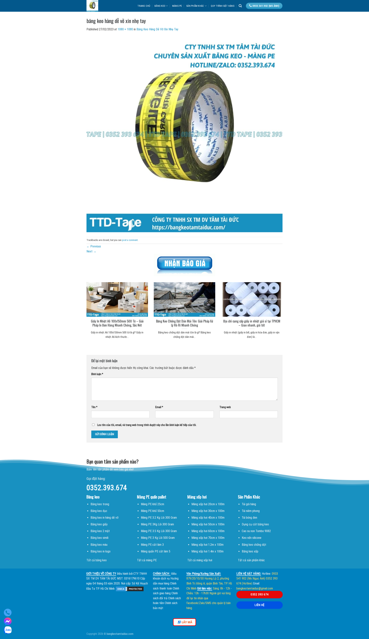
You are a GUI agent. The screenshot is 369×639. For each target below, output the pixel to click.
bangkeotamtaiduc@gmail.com (254, 588)
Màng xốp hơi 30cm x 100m (207, 511)
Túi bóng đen (249, 517)
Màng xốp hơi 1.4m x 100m (207, 551)
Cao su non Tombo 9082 (256, 531)
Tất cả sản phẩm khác (251, 560)
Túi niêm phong (251, 511)
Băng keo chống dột (254, 544)
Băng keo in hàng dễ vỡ (104, 517)
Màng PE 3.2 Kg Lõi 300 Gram (159, 517)
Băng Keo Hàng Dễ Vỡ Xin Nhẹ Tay (157, 29)
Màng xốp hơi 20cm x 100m (207, 504)
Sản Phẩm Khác (195, 5)
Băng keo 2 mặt (100, 531)
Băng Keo (160, 5)
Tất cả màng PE (147, 560)
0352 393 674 (260, 594)
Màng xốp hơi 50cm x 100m (207, 524)
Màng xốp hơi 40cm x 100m (207, 517)
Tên (94, 407)
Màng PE (177, 5)
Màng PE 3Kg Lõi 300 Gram (157, 524)
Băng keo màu (99, 544)
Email (159, 407)
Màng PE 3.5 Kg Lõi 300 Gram (159, 531)
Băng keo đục (99, 511)
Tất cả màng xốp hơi (199, 560)
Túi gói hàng (249, 504)
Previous (93, 246)
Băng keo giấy (99, 524)
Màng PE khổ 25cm (152, 504)
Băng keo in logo (101, 551)
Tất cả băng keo (96, 560)
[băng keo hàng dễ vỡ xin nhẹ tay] (184, 134)
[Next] (287, 305)
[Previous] (81, 305)
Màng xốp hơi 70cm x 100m (207, 538)
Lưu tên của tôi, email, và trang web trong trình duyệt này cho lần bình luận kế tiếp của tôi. (146, 425)
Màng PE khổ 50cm (152, 511)
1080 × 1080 (125, 29)
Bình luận (97, 374)
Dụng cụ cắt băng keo (255, 524)
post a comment (130, 240)
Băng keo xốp (250, 551)
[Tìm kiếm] (240, 6)
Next (91, 251)
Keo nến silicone (251, 538)
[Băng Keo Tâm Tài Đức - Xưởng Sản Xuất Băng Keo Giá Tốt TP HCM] (104, 6)
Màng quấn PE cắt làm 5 (155, 551)
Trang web (225, 407)
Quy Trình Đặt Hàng (222, 5)
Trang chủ (143, 5)
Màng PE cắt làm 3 (152, 544)
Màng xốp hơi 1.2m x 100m (207, 544)
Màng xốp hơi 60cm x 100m (207, 531)
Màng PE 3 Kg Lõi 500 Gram (158, 538)
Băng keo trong (100, 504)
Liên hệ (259, 605)
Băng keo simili (99, 538)
